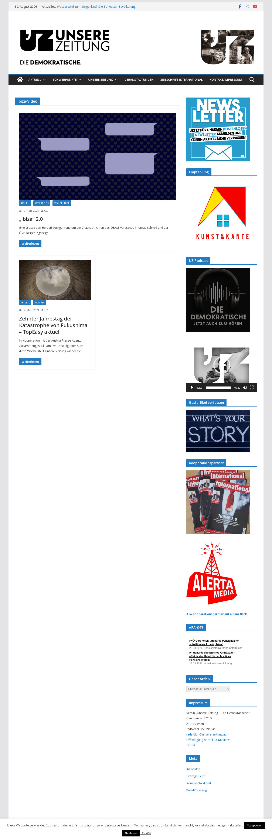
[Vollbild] (251, 387)
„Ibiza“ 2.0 (31, 218)
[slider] (218, 387)
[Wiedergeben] (192, 387)
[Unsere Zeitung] (136, 24)
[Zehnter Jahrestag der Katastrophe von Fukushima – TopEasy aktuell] (55, 280)
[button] (43, 80)
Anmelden (193, 769)
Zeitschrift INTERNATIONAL (181, 80)
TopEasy (39, 302)
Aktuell (34, 80)
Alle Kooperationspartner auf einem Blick (216, 614)
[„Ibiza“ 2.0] (97, 156)
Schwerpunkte (65, 80)
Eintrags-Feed (195, 776)
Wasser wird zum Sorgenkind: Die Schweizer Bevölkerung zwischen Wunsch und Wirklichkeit (96, 8)
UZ (46, 211)
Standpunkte (61, 203)
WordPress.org (196, 790)
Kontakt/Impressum (226, 80)
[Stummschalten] (245, 387)
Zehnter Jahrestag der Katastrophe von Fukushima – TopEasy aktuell (53, 325)
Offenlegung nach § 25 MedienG (208, 740)
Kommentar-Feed (198, 783)
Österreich (42, 203)
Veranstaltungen (139, 80)
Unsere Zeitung (100, 80)
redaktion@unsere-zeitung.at (206, 734)
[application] (221, 365)
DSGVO (191, 745)
